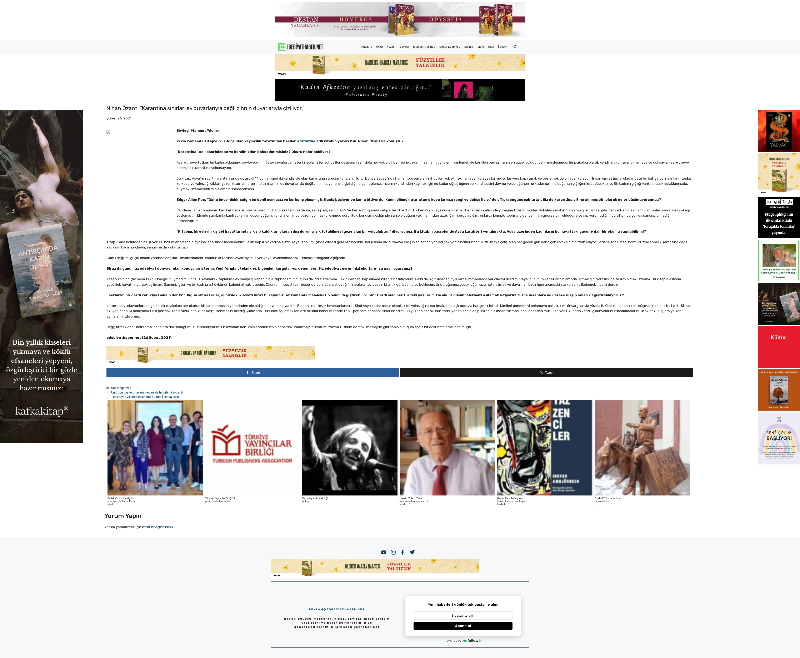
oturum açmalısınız (158, 527)
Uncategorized (121, 388)
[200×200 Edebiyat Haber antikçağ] (779, 323)
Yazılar (391, 46)
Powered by (453, 640)
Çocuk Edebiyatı (449, 46)
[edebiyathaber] (400, 100)
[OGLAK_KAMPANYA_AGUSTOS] (779, 366)
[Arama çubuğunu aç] (515, 47)
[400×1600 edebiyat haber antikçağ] (41, 442)
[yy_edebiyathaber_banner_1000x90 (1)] (210, 363)
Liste (481, 46)
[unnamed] (779, 151)
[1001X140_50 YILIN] (400, 36)
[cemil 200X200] (779, 280)
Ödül (491, 46)
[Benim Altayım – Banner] (779, 410)
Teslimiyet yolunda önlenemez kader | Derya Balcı (145, 397)
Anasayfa (366, 46)
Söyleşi (404, 46)
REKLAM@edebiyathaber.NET (337, 609)
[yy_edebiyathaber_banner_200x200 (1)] (779, 194)
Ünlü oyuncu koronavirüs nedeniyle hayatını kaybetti (147, 392)
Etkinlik (469, 46)
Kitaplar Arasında (424, 46)
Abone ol (463, 626)
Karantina (306, 141)
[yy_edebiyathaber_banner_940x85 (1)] (400, 75)
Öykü (379, 46)
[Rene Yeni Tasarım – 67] (779, 463)
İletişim (502, 46)
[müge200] (779, 237)
